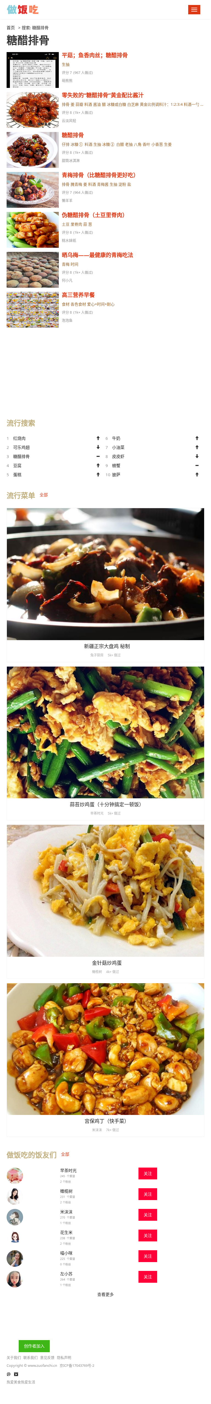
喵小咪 (66, 1253)
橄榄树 (66, 1191)
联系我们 (30, 1357)
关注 (148, 1173)
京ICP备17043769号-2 (77, 1365)
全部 (44, 494)
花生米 (66, 1232)
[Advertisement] (105, 370)
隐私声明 (64, 1357)
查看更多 (105, 1294)
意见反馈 (47, 1357)
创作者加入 (34, 1346)
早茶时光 (68, 1170)
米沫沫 (66, 1211)
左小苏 (66, 1273)
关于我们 (14, 1357)
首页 (11, 27)
